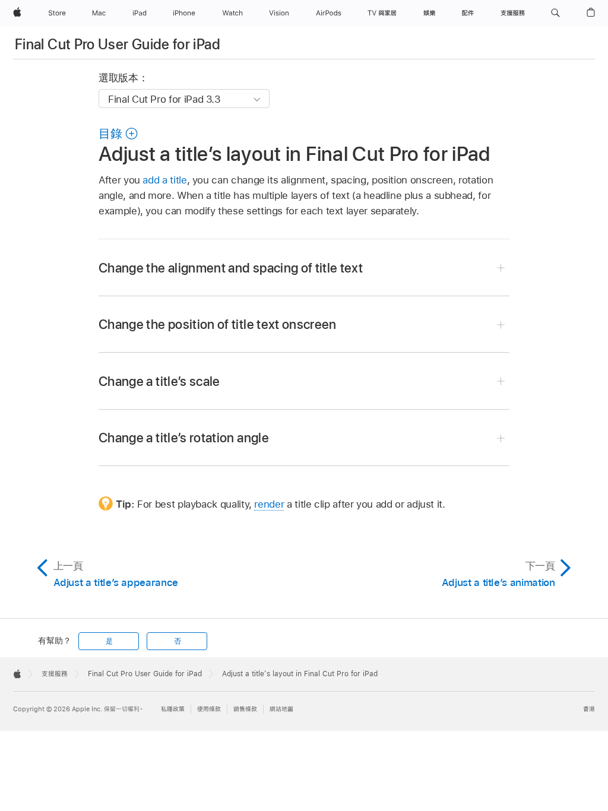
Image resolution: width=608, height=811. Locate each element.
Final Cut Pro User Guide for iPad (117, 44)
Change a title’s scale (159, 381)
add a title (164, 180)
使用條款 (209, 709)
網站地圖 (281, 709)
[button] (555, 13)
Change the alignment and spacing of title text (231, 267)
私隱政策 (173, 709)
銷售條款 (245, 709)
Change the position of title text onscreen (218, 324)
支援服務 (55, 673)
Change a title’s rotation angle (184, 437)
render (269, 504)
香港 (589, 709)
